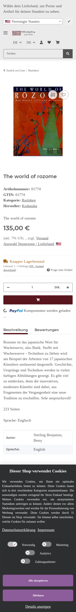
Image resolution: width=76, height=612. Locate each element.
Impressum (46, 530)
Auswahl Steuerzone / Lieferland (29, 244)
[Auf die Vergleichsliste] (52, 94)
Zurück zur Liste (15, 70)
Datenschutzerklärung (18, 530)
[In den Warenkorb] (6, 84)
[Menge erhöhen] (67, 287)
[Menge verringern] (8, 287)
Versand (42, 238)
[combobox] (32, 21)
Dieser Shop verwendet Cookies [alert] (38, 471)
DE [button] (15, 42)
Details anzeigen (38, 606)
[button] (41, 42)
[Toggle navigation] (5, 31)
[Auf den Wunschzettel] (63, 94)
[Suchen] (68, 53)
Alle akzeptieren (38, 580)
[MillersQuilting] (24, 33)
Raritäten (29, 200)
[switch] (12, 544)
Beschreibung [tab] (15, 330)
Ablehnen (38, 595)
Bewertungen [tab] (47, 330)
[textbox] (32, 21)
